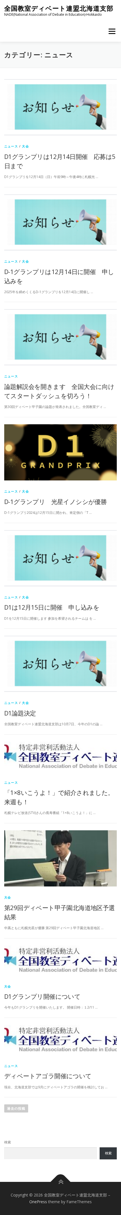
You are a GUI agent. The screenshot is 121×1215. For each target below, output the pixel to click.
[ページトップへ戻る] (61, 1182)
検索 (7, 1142)
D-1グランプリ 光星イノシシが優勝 (55, 501)
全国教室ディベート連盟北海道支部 (58, 8)
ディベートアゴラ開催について (48, 1076)
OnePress (38, 1201)
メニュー (112, 31)
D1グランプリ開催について (42, 996)
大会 (25, 146)
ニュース (11, 146)
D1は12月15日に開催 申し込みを (51, 607)
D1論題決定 (20, 713)
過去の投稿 (16, 1108)
